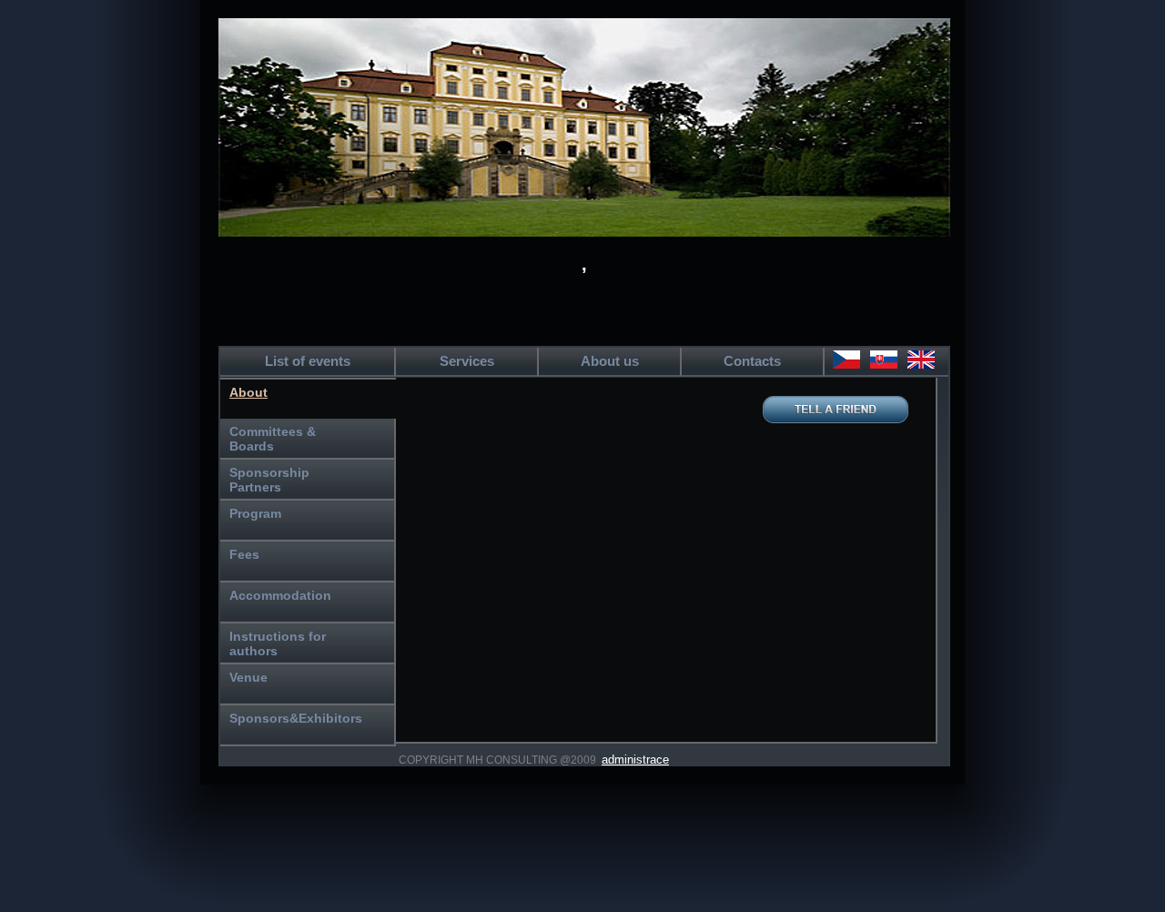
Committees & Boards (272, 438)
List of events (307, 361)
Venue (248, 677)
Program (255, 513)
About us (610, 361)
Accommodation (280, 595)
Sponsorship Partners (269, 479)
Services (467, 361)
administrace (635, 759)
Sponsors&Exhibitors (295, 718)
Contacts (752, 361)
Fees (244, 554)
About (248, 392)
